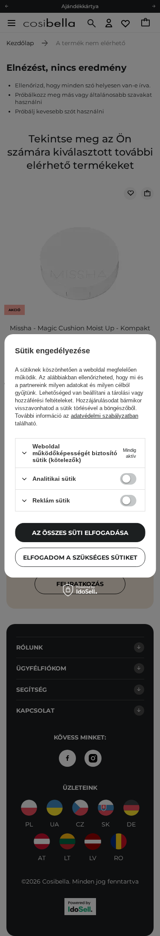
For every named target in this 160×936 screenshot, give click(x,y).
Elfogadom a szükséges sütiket (80, 557)
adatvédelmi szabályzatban (104, 416)
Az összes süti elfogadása (80, 532)
